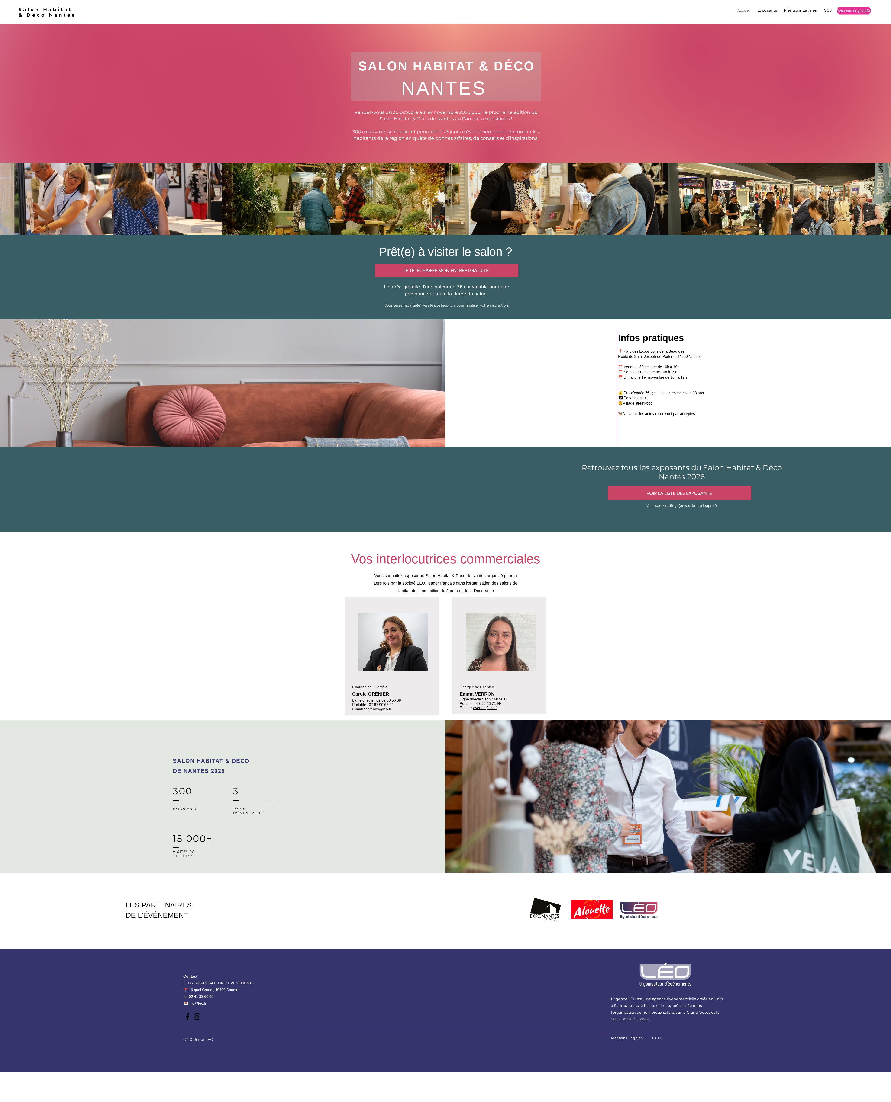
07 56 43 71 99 (488, 704)
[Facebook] (187, 1016)
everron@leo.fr (485, 708)
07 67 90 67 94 (381, 705)
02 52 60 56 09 (388, 700)
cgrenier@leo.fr (378, 709)
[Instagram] (197, 1016)
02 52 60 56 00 (496, 699)
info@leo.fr (197, 1003)
